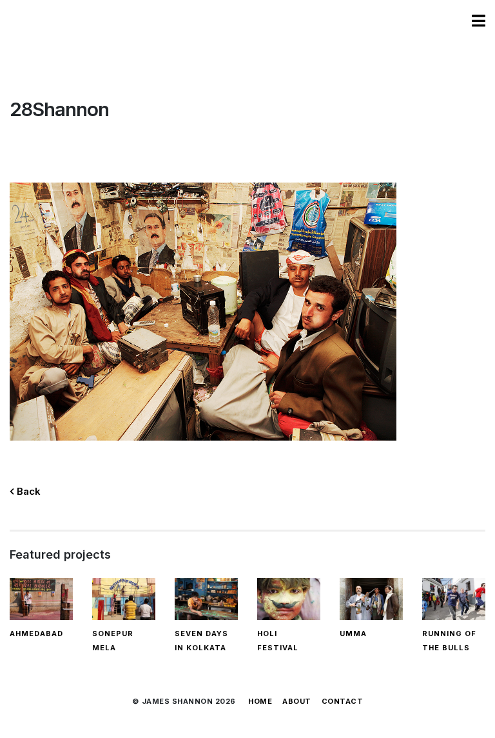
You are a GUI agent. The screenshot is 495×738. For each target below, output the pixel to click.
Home (260, 701)
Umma (353, 633)
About (296, 701)
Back (27, 491)
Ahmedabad (36, 633)
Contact (343, 701)
